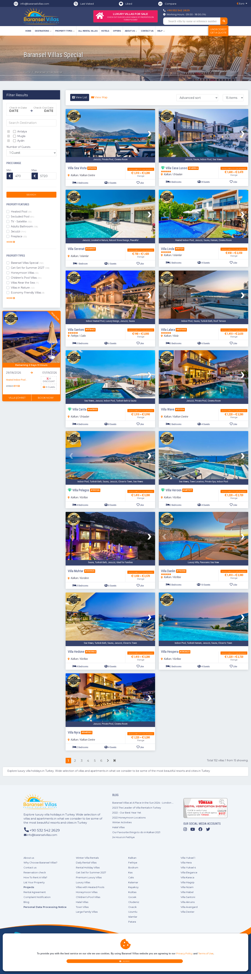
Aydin (20, 140)
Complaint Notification (37, 897)
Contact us (147, 31)
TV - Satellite (21, 221)
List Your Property (34, 882)
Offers (117, 31)
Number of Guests (18, 147)
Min (8, 170)
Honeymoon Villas (25, 272)
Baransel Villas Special (27, 262)
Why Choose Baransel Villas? (40, 862)
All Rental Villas (87, 31)
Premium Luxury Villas (89, 877)
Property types (63, 31)
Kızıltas (132, 892)
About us (29, 857)
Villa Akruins (188, 902)
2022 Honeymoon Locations (129, 817)
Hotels (105, 31)
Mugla (21, 136)
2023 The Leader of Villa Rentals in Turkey (136, 807)
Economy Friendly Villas (27, 292)
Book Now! (45, 397)
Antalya (22, 131)
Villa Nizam (187, 887)
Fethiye (132, 862)
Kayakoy (133, 887)
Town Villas (82, 906)
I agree (125, 961)
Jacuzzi (18, 231)
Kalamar (133, 882)
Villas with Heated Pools (90, 887)
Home (28, 31)
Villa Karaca (187, 877)
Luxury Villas (83, 882)
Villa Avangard (189, 906)
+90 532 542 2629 (178, 10)
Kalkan (132, 857)
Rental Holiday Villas (88, 867)
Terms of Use (205, 953)
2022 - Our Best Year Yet (126, 812)
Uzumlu (132, 911)
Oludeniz (133, 902)
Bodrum (133, 867)
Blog (26, 902)
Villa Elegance (189, 872)
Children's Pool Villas (26, 277)
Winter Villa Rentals (87, 857)
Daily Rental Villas (86, 862)
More (10, 242)
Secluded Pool (22, 216)
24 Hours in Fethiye (123, 837)
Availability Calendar (141, 169)
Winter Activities (122, 822)
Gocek (132, 897)
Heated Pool (21, 211)
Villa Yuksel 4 (188, 867)
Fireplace (19, 236)
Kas (130, 872)
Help (159, 31)
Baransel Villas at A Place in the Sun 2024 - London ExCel (145, 802)
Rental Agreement (35, 892)
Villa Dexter (187, 911)
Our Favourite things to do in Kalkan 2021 (136, 832)
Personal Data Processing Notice (45, 906)
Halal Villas (118, 827)
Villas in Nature (23, 287)
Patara (132, 921)
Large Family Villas (87, 911)
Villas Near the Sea (25, 282)
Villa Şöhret (17, 397)
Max (34, 170)
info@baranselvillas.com (34, 3)
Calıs (131, 877)
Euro (241, 3)
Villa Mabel (187, 892)
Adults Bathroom (24, 226)
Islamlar (132, 916)
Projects (29, 887)
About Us (130, 31)
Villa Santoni (188, 897)
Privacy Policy (184, 953)
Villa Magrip (187, 882)
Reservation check (35, 872)
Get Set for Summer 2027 (30, 267)
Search (31, 194)
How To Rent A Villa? (35, 877)
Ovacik (132, 906)
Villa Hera (186, 862)
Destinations (42, 31)
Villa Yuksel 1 (188, 857)
